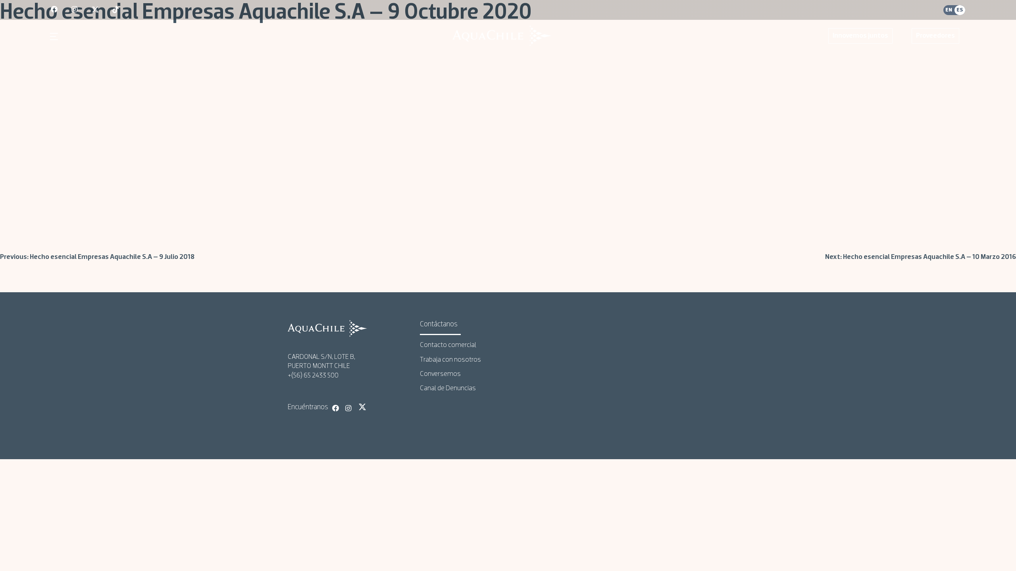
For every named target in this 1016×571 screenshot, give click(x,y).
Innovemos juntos (860, 36)
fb (55, 10)
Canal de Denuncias (448, 388)
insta (75, 10)
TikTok (375, 407)
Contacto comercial (448, 345)
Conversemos (440, 374)
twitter (96, 10)
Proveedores (935, 36)
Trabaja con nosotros (450, 360)
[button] (55, 36)
